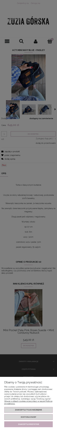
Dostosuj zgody (28, 417)
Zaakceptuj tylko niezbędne (28, 410)
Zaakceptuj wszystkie (28, 424)
